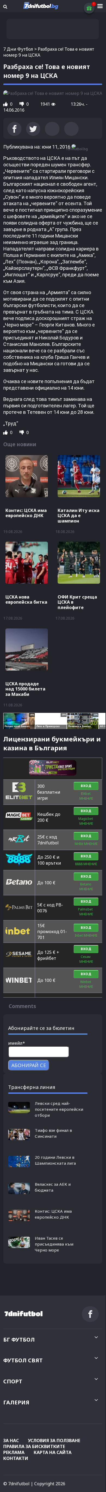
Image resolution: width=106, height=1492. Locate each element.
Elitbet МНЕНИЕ (86, 796)
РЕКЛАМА (13, 1452)
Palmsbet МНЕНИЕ (86, 911)
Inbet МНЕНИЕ (86, 935)
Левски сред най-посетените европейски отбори (59, 1109)
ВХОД (86, 785)
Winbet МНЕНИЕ (86, 984)
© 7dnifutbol (16, 1484)
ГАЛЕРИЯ (16, 1402)
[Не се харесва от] (22, 104)
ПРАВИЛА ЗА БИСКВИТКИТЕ (34, 1446)
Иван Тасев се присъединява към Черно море (54, 1244)
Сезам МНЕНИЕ (86, 959)
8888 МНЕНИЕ (86, 864)
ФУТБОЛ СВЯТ (23, 1360)
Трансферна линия (31, 1087)
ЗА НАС (11, 1440)
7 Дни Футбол (18, 49)
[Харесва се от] (6, 104)
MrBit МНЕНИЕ (86, 843)
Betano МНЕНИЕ (86, 886)
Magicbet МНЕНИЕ (86, 821)
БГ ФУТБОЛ (19, 1339)
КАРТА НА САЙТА (52, 1452)
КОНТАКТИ (15, 1458)
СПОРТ (12, 1381)
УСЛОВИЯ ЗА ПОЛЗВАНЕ (54, 1440)
